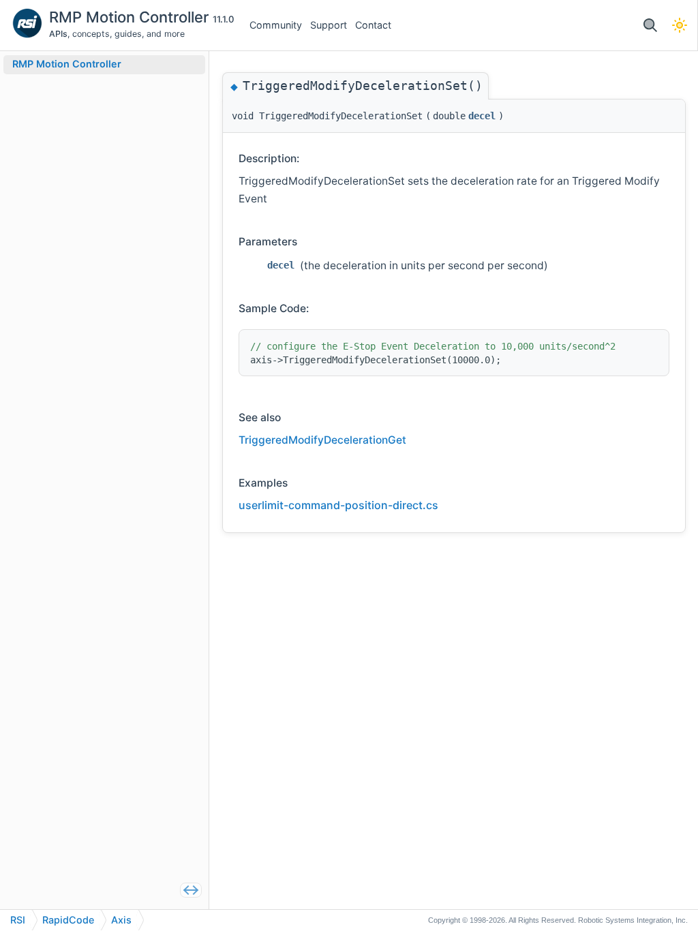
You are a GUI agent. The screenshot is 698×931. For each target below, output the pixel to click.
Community (275, 25)
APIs (58, 34)
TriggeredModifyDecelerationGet (322, 439)
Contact (373, 25)
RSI (17, 920)
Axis (121, 920)
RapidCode (68, 920)
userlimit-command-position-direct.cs (338, 505)
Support (328, 25)
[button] (650, 25)
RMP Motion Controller (131, 17)
